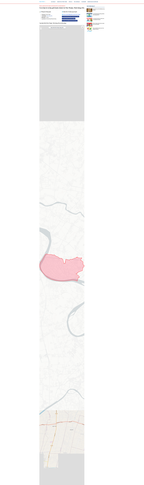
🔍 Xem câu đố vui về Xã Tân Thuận (69, 18)
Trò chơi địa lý (77, 1)
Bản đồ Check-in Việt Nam (93, 1)
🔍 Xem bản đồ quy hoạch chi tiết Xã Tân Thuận (71, 16)
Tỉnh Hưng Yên (49, 15)
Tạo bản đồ (83, 1)
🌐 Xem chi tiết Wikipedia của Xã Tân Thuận (71, 14)
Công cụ (70, 1)
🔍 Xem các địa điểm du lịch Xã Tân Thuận (70, 20)
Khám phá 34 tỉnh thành (62, 1)
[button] (41, 27)
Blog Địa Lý (53, 1)
